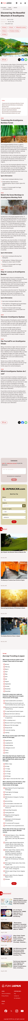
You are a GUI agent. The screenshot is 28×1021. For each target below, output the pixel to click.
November (8, 689)
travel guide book (9, 812)
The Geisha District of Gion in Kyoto (10, 636)
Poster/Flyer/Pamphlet (11, 810)
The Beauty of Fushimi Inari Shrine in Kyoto (13, 580)
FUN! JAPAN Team (9, 24)
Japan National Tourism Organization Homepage (14, 789)
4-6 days (7, 766)
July (6, 679)
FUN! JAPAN (3, 7)
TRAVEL (9, 7)
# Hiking (4, 34)
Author (2, 24)
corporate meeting (10, 730)
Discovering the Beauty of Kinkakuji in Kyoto (13, 608)
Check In (4, 503)
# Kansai (4, 27)
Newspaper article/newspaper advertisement (13, 820)
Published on (4, 21)
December (8, 691)
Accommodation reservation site (13, 803)
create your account (11, 463)
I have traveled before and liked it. (14, 701)
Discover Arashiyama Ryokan (9, 110)
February (7, 667)
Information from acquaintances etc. (14, 826)
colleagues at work (10, 748)
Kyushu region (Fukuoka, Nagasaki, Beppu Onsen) (14, 876)
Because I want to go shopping (13, 723)
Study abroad (8, 728)
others (7, 753)
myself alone (8, 740)
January (7, 664)
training (7, 732)
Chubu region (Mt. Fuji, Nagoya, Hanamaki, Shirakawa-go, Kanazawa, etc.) (14, 858)
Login (3, 463)
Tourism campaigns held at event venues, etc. (13, 807)
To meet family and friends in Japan (14, 711)
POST (14, 479)
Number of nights (7, 509)
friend (6, 750)
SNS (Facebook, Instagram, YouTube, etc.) (14, 798)
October (7, 686)
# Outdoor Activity (14, 31)
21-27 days (8, 774)
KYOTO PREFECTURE (7, 9)
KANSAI (15, 7)
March (6, 669)
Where (4, 497)
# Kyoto (11, 27)
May (6, 674)
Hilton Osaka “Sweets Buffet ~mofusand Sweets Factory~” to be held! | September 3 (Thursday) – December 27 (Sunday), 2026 (20, 939)
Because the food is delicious (12, 714)
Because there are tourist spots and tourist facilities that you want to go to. (15, 704)
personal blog (8, 801)
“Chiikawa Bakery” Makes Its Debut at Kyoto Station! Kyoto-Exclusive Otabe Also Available (20, 901)
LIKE (5, 60)
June (6, 676)
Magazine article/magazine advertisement (12, 816)
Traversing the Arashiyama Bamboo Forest (13, 103)
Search (14, 521)
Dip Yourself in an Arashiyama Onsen (11, 111)
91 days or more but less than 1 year (14, 778)
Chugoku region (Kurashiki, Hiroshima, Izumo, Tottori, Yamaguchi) (15, 868)
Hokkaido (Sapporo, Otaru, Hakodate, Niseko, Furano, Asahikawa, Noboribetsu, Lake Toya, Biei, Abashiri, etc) (15, 837)
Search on (5, 515)
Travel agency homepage (11, 792)
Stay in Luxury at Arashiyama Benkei (11, 108)
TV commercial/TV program (12, 823)
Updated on (3, 19)
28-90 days (8, 776)
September (8, 684)
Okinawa (7, 879)
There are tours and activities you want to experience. (15, 717)
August (7, 681)
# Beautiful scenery (21, 27)
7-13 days (7, 769)
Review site (8, 794)
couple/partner (9, 743)
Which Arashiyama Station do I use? (11, 113)
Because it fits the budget (11, 725)
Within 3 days (8, 764)
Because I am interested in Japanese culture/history (14, 708)
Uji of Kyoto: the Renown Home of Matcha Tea (13, 552)
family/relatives (9, 745)
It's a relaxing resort (10, 720)
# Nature (4, 31)
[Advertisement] (7, 92)
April (6, 672)
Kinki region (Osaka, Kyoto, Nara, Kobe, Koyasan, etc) (15, 863)
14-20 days (8, 771)
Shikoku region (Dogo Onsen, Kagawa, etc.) (15, 872)
